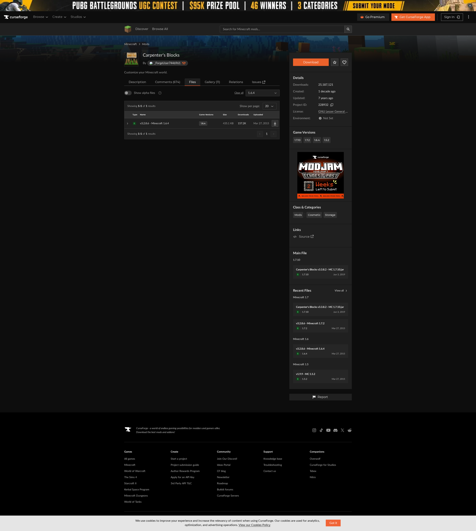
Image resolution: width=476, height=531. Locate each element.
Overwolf (315, 459)
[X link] (342, 430)
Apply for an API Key (182, 477)
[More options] (468, 17)
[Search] (348, 29)
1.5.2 (326, 140)
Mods (145, 44)
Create (57, 17)
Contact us (269, 471)
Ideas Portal (223, 465)
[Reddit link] (349, 430)
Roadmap (222, 483)
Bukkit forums (225, 489)
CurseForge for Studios (323, 465)
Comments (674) (167, 82)
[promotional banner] (238, 5)
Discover (141, 29)
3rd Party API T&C (181, 483)
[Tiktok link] (321, 430)
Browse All (160, 29)
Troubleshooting (272, 465)
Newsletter (223, 477)
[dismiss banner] (470, 5)
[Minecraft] (128, 29)
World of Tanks (132, 502)
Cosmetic (314, 215)
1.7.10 (297, 140)
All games (129, 459)
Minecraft (130, 44)
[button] (201, 123)
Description (137, 82)
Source (304, 236)
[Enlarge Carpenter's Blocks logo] (131, 59)
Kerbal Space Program (136, 489)
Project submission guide (185, 465)
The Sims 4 (130, 477)
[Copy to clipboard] (332, 105)
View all (339, 290)
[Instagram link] (314, 430)
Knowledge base (272, 459)
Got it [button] (333, 523)
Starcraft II (130, 483)
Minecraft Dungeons (136, 495)
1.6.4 (317, 140)
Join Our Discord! (227, 459)
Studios (76, 17)
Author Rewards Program (185, 471)
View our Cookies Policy (254, 525)
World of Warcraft (134, 471)
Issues (256, 82)
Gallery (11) (212, 82)
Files (192, 82)
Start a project (179, 459)
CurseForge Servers (228, 495)
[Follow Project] (344, 62)
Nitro (313, 477)
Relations (236, 82)
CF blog (221, 471)
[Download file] (275, 123)
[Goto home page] (16, 17)
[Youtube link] (328, 430)
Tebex (313, 471)
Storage (330, 215)
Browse (38, 17)
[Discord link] (335, 430)
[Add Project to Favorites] (334, 62)
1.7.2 (307, 140)
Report (323, 397)
